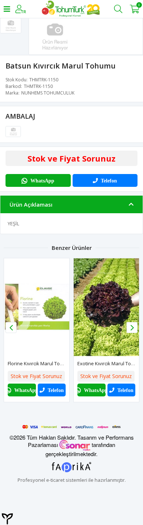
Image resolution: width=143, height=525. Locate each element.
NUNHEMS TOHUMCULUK (47, 93)
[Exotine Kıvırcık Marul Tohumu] (106, 307)
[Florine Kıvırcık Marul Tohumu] (36, 307)
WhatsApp (42, 180)
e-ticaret (55, 480)
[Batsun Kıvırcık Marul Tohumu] (13, 131)
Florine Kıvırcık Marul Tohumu (40, 363)
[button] (132, 327)
